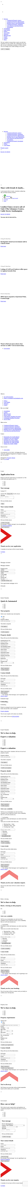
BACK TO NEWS (5, 152)
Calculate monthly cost (6, 580)
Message (3, 495)
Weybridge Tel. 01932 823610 (11, 441)
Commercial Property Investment (15, 141)
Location (3, 1025)
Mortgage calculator (5, 562)
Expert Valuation (5, 729)
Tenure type (3, 1020)
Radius (2, 1026)
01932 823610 (15, 716)
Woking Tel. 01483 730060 (10, 443)
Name (2, 509)
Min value (3, 1029)
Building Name (4, 643)
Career (2, 471)
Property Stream (11, 457)
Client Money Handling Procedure (12, 416)
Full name (3, 678)
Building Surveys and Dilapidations (15, 23)
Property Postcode (5, 655)
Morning (4, 831)
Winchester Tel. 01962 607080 (11, 442)
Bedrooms (3, 658)
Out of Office (7, 419)
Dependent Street (5, 652)
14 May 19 (3, 154)
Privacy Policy (7, 415)
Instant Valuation (5, 598)
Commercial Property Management (15, 21)
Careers (5, 38)
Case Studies (7, 30)
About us (6, 34)
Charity (5, 37)
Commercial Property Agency (14, 20)
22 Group (6, 459)
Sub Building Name (5, 646)
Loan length (4, 574)
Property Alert (4, 1004)
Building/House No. (6, 640)
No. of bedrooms (5, 794)
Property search (4, 148)
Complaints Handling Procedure (12, 418)
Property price (4, 568)
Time (9, 821)
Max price (3, 1032)
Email (2, 512)
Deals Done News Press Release (3, 157)
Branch (3, 1124)
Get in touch (4, 1100)
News (5, 39)
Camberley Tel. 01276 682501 (11, 438)
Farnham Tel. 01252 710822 (11, 439)
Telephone (3, 515)
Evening (4, 834)
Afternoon (4, 832)
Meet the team (7, 35)
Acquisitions (10, 27)
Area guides (7, 32)
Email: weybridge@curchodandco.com (13, 398)
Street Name (4, 649)
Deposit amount (4, 571)
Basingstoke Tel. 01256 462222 (11, 437)
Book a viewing (4, 899)
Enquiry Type (5, 1125)
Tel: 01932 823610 (8, 397)
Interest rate (3, 577)
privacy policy (4, 696)
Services (6, 19)
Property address (5, 619)
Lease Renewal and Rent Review (15, 25)
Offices (5, 31)
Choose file (3, 493)
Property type (4, 661)
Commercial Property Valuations (15, 24)
